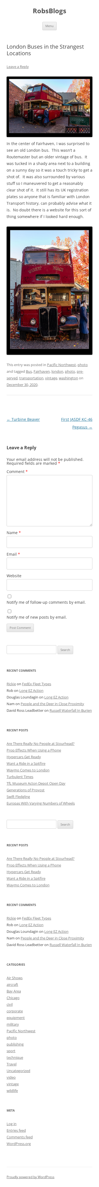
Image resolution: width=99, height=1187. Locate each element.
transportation (31, 377)
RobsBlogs (49, 11)
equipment (16, 1017)
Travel (11, 1064)
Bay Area (14, 991)
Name (14, 532)
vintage (51, 377)
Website (14, 575)
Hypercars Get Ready (24, 756)
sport (11, 1050)
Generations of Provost (26, 789)
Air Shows (15, 977)
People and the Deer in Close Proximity (52, 703)
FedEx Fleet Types (36, 683)
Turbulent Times (20, 776)
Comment (17, 471)
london (57, 371)
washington (68, 377)
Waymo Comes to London (28, 770)
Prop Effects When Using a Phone (34, 750)
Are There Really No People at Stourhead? (41, 743)
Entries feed (16, 1130)
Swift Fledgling (18, 796)
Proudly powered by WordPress (30, 1177)
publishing (15, 1044)
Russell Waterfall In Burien (71, 710)
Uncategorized (18, 1070)
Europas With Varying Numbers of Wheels (41, 803)
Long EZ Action (31, 690)
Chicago (13, 997)
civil (10, 1004)
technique (15, 1057)
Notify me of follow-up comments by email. (46, 602)
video (11, 1077)
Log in (11, 1123)
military (13, 1024)
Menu (49, 26)
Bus (29, 371)
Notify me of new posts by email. (37, 617)
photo (83, 364)
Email (13, 554)
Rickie (11, 683)
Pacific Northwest (61, 364)
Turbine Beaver (23, 419)
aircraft (12, 984)
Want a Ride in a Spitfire (26, 763)
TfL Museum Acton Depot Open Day (36, 783)
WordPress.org (19, 1143)
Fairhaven (42, 371)
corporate (15, 1011)
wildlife (12, 1090)
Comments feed (20, 1137)
